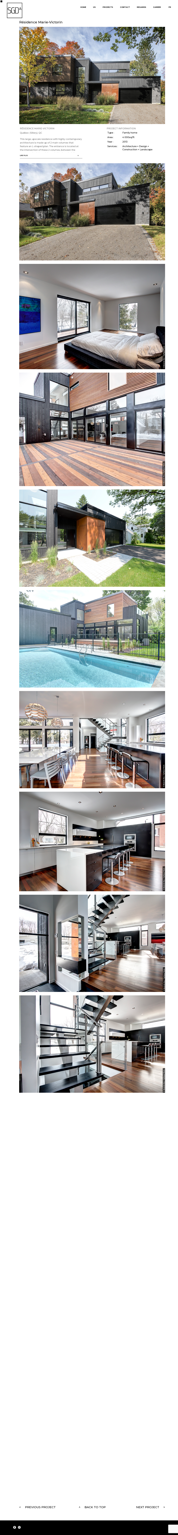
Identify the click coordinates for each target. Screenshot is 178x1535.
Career (157, 7)
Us (94, 7)
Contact (125, 7)
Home (83, 7)
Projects (108, 7)
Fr (170, 7)
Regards (141, 7)
